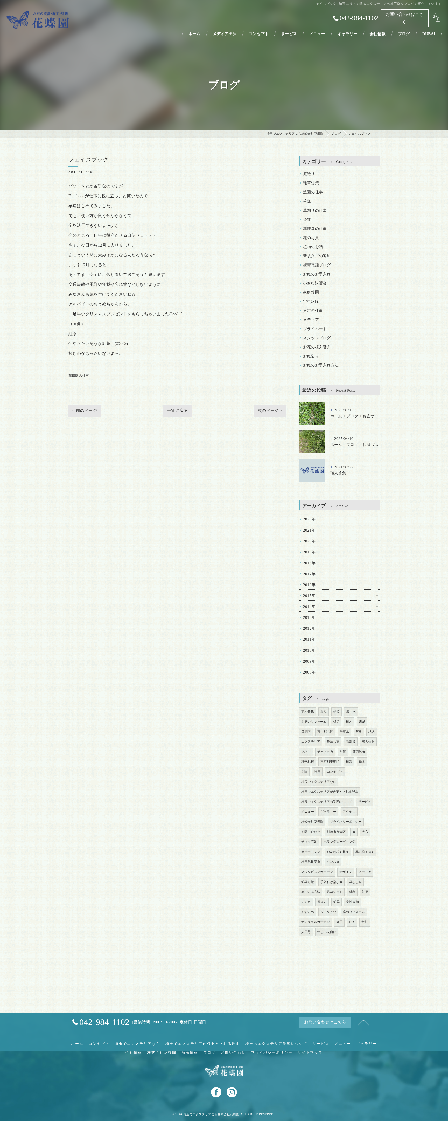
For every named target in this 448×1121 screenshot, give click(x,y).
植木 (349, 721)
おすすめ (307, 912)
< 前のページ (84, 410)
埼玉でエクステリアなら (318, 782)
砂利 (352, 892)
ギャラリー (328, 811)
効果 (365, 892)
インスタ (333, 862)
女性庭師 (352, 902)
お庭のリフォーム (314, 721)
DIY (352, 922)
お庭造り (311, 356)
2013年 (309, 617)
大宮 (365, 832)
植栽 (349, 761)
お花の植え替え (317, 347)
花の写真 (311, 238)
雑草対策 (311, 183)
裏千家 (351, 711)
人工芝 (306, 932)
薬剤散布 (359, 751)
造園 (304, 771)
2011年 (309, 639)
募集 (359, 731)
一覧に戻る (177, 410)
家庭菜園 (311, 292)
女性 (364, 922)
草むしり (355, 882)
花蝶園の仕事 (78, 375)
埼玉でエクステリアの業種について (326, 802)
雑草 (336, 902)
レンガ (306, 902)
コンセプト (335, 771)
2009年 (309, 661)
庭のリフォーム (354, 912)
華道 (307, 201)
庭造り (309, 174)
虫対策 (350, 741)
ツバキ (306, 751)
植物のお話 (313, 247)
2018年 (309, 563)
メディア (311, 320)
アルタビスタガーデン (317, 872)
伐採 (336, 721)
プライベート (315, 329)
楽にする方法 (310, 892)
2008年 (309, 672)
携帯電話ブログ (317, 265)
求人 (371, 731)
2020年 (309, 541)
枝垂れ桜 (307, 761)
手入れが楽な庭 (331, 882)
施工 (339, 922)
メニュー (307, 811)
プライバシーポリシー (346, 822)
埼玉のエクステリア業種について (276, 1044)
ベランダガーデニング (339, 842)
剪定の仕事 (313, 311)
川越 (362, 721)
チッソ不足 (309, 842)
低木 (362, 761)
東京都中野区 (329, 761)
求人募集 (307, 711)
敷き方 (322, 902)
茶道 (307, 220)
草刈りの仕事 (315, 210)
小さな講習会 (315, 283)
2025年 (309, 519)
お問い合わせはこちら (405, 18)
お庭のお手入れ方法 (321, 365)
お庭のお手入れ (317, 274)
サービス (364, 802)
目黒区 (306, 731)
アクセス (349, 811)
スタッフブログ (317, 338)
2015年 (309, 596)
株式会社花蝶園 (312, 822)
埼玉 (317, 771)
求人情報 (368, 741)
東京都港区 (325, 731)
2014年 (309, 606)
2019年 (309, 552)
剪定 (323, 711)
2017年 (309, 574)
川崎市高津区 (336, 832)
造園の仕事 (313, 192)
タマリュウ (328, 912)
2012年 (309, 628)
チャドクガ (325, 751)
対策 (343, 751)
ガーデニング (310, 852)
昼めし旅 (333, 741)
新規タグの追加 (317, 256)
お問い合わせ (310, 832)
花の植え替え (364, 852)
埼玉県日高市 (310, 862)
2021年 (309, 530)
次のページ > (270, 410)
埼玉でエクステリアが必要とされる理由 (329, 791)
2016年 (309, 585)
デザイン (345, 872)
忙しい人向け (326, 932)
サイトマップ (310, 1053)
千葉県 (344, 731)
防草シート (334, 892)
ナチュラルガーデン (315, 922)
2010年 (309, 650)
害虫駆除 (311, 302)
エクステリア (310, 741)
